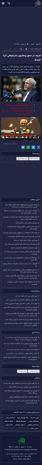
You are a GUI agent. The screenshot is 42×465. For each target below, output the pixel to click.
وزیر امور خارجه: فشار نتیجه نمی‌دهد (25, 240)
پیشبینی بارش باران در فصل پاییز (26, 222)
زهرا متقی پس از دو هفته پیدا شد (26, 296)
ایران (32, 44)
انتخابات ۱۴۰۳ (34, 158)
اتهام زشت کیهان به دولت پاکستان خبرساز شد (22, 349)
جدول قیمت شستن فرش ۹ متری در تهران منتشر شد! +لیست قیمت (21, 401)
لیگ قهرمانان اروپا (22, 417)
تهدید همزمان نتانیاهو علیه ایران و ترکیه (24, 247)
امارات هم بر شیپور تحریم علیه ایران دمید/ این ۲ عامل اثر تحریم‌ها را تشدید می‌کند (21, 338)
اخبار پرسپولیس (33, 371)
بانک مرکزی (9, 425)
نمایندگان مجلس (33, 421)
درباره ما (29, 447)
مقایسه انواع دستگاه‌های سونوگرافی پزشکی (23, 397)
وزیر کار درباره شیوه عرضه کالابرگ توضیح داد (22, 236)
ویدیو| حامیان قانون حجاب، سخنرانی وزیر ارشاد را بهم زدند (21, 252)
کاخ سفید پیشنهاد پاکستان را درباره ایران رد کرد (21, 299)
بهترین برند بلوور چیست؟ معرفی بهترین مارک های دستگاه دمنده (20, 391)
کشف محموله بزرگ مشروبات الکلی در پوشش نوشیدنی (22, 282)
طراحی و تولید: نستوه (19, 459)
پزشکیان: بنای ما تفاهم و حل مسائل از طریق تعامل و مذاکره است (20, 358)
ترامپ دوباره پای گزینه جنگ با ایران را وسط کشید (21, 319)
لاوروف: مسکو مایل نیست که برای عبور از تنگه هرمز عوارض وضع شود (20, 308)
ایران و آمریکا (35, 417)
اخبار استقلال (22, 371)
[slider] (7, 137)
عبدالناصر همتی (10, 417)
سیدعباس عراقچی (33, 425)
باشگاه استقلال (8, 421)
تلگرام (16, 447)
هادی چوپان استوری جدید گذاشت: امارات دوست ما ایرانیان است (20, 344)
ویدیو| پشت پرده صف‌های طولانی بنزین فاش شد (21, 244)
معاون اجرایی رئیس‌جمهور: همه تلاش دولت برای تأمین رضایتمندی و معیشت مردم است (21, 205)
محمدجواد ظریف (22, 158)
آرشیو (22, 447)
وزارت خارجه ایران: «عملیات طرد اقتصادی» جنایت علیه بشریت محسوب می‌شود (21, 276)
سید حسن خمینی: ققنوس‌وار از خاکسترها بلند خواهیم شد (22, 227)
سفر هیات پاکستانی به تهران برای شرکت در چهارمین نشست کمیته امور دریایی (20, 217)
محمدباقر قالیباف (21, 421)
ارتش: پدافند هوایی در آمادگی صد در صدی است (21, 353)
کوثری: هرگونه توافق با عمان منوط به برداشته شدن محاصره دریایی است (20, 324)
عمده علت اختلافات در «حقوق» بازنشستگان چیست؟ (20, 232)
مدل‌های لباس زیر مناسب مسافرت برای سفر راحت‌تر (20, 383)
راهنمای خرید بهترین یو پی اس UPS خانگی (23, 387)
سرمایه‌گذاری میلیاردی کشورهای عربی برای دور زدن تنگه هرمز (20, 258)
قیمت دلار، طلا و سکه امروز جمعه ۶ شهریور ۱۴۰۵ (21, 303)
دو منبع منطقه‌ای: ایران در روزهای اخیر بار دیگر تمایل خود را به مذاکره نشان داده (20, 270)
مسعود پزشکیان (20, 425)
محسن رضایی (34, 428)
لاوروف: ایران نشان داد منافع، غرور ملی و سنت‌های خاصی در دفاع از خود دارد (20, 211)
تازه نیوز (21, 3)
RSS (10, 447)
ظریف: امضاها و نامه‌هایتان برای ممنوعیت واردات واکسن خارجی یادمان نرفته (19, 106)
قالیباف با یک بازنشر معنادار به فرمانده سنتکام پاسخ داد (20, 264)
